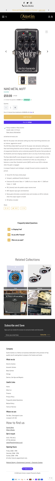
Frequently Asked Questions (14, 400)
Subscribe (43, 335)
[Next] (48, 10)
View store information (13, 132)
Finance (8, 393)
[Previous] (6, 10)
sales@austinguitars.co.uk (14, 442)
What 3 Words (10, 430)
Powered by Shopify (35, 473)
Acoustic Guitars (11, 367)
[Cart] (51, 17)
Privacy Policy (10, 397)
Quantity (6, 104)
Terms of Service (11, 407)
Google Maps (10, 427)
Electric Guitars (10, 364)
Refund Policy (10, 403)
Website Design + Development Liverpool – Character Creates (24, 462)
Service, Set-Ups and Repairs (14, 377)
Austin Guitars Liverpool (24, 473)
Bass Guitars (10, 371)
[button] (6, 17)
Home (8, 387)
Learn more (40, 10)
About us (8, 390)
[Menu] (3, 17)
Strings (8, 374)
